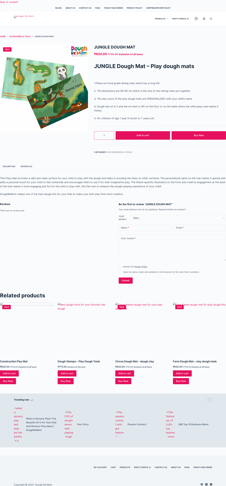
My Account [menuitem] (100, 467)
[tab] (9, 166)
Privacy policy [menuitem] (134, 8)
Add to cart (143, 135)
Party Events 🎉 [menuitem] (180, 19)
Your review (128, 238)
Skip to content (9, 2)
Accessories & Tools (119, 152)
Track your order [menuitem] (113, 8)
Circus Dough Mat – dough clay (134, 361)
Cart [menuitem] (113, 467)
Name (125, 227)
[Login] (204, 19)
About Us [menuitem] (70, 8)
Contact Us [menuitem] (85, 8)
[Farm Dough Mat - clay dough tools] (199, 329)
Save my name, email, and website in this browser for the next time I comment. (161, 272)
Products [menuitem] (160, 19)
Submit (126, 280)
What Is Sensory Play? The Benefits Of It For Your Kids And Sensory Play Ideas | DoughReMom (41, 424)
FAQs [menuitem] (97, 8)
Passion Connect (137, 424)
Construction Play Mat (14, 361)
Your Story (83, 424)
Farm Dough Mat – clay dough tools (195, 361)
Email (180, 227)
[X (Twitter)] (206, 484)
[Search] (211, 19)
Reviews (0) (26, 166)
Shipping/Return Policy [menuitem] (158, 8)
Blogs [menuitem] (58, 8)
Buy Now (199, 135)
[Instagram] (211, 484)
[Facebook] (202, 484)
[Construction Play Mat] (26, 329)
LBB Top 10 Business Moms (193, 424)
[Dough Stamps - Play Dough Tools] (84, 329)
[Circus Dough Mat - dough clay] (141, 329)
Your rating (123, 218)
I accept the (135, 266)
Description (9, 166)
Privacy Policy (141, 266)
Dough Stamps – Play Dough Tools (79, 361)
